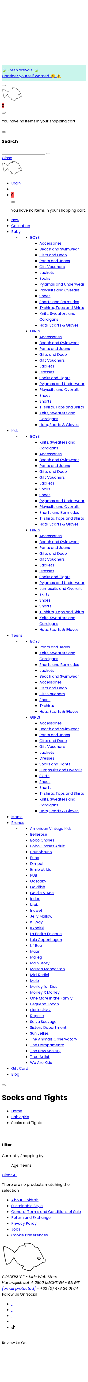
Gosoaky (38, 881)
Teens (17, 635)
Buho (34, 857)
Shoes (44, 296)
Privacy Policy (24, 1223)
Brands (17, 822)
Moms (17, 817)
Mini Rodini (39, 975)
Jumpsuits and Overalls (60, 588)
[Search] (48, 153)
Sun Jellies (39, 1033)
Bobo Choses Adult (47, 846)
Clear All (9, 1175)
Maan (35, 951)
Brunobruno (41, 852)
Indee (35, 898)
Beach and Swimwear (59, 249)
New (15, 220)
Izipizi (34, 904)
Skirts (44, 594)
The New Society (45, 1051)
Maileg (36, 957)
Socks (44, 278)
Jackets (46, 272)
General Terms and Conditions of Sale (46, 1211)
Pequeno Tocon (44, 1004)
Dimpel (36, 863)
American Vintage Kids (51, 828)
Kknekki (37, 928)
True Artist (40, 1056)
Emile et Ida (40, 869)
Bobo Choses (42, 840)
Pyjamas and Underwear (61, 284)
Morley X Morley (45, 992)
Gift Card (19, 1068)
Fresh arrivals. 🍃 (23, 70)
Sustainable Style (27, 1206)
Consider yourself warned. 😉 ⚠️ (31, 76)
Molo (34, 980)
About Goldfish (24, 1200)
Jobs (15, 1229)
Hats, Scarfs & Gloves (59, 325)
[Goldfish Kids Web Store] (12, 100)
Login (16, 183)
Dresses (46, 372)
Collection (20, 225)
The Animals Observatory (53, 1039)
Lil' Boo (36, 945)
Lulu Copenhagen (46, 939)
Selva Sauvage (43, 1021)
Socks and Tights (54, 378)
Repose (37, 1015)
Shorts (45, 401)
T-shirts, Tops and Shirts (61, 307)
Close (7, 158)
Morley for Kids (43, 986)
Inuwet (36, 910)
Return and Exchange (31, 1217)
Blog (15, 1074)
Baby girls (20, 1117)
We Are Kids (41, 1062)
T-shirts (46, 705)
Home (16, 1111)
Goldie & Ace (42, 893)
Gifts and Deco (53, 255)
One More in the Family (51, 998)
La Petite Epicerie (46, 934)
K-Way (36, 922)
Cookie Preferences (29, 1235)
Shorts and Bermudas (59, 302)
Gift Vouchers (52, 266)
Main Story (40, 963)
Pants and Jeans (54, 261)
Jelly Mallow (41, 916)
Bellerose (38, 834)
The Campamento (47, 1045)
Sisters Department (48, 1027)
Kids (15, 430)
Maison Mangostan (47, 969)
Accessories (50, 243)
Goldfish (37, 887)
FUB (33, 875)
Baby (16, 231)
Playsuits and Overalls (59, 290)
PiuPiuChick (40, 1010)
